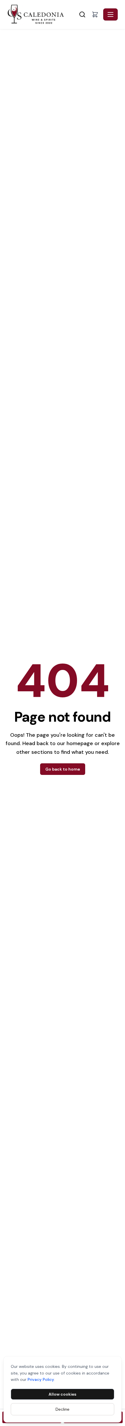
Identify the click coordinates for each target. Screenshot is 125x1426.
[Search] (82, 14)
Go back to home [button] (62, 769)
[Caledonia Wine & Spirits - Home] (42, 14)
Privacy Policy (41, 1379)
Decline (62, 1409)
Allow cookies (62, 1394)
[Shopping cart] (95, 14)
